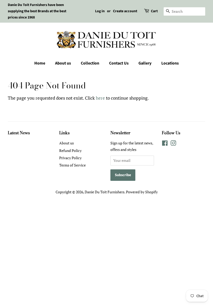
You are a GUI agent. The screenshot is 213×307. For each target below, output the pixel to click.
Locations (170, 63)
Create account (125, 11)
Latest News (19, 133)
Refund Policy (70, 150)
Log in (100, 11)
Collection (90, 63)
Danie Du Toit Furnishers (104, 191)
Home (39, 63)
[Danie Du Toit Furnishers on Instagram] (173, 144)
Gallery (144, 63)
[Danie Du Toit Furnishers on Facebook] (165, 144)
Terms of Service (72, 165)
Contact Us (119, 63)
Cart (154, 11)
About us (63, 63)
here (100, 98)
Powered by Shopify (142, 191)
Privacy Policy (70, 157)
